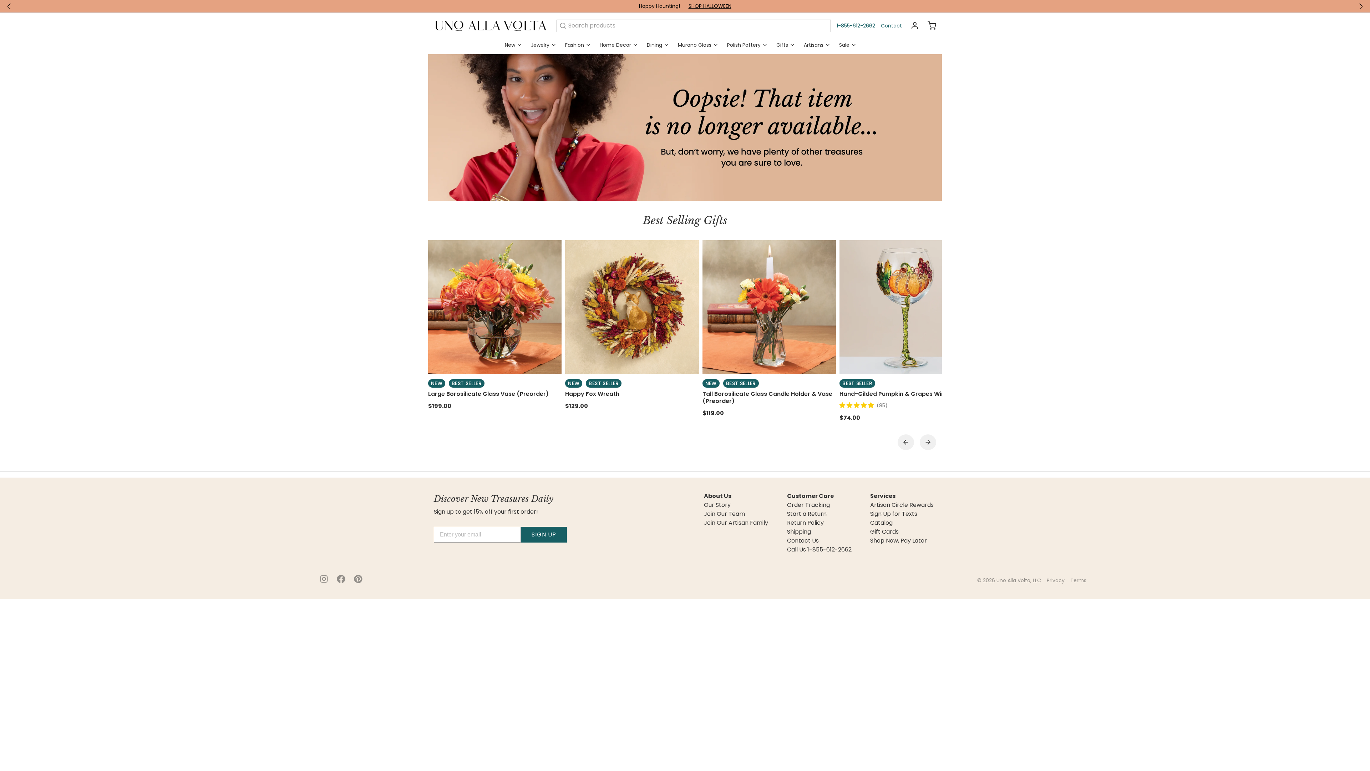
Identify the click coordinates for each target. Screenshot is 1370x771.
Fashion (574, 45)
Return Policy (805, 523)
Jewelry (540, 45)
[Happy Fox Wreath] (632, 307)
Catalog (881, 523)
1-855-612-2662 (856, 25)
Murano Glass (694, 45)
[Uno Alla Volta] (491, 26)
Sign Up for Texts (893, 514)
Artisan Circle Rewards (902, 505)
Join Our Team (724, 514)
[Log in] (912, 25)
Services (882, 496)
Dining (654, 45)
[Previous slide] (906, 442)
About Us (717, 496)
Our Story (717, 505)
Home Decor (615, 45)
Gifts (782, 45)
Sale (844, 45)
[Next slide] (928, 442)
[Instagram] (324, 579)
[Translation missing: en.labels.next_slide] (1360, 6)
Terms (1078, 580)
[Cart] (929, 25)
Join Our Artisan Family (736, 523)
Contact (891, 25)
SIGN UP (544, 534)
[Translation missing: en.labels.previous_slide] (9, 6)
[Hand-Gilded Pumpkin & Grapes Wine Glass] (906, 307)
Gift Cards (884, 532)
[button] (858, 405)
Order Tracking (808, 505)
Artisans (813, 45)
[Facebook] (341, 579)
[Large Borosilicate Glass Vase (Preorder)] (495, 307)
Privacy (1056, 580)
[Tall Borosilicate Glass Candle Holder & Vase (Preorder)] (769, 307)
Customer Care (810, 496)
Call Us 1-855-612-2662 (819, 550)
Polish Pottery (744, 45)
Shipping (799, 532)
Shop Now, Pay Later (898, 541)
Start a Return (807, 514)
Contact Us (803, 541)
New (510, 45)
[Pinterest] (358, 579)
